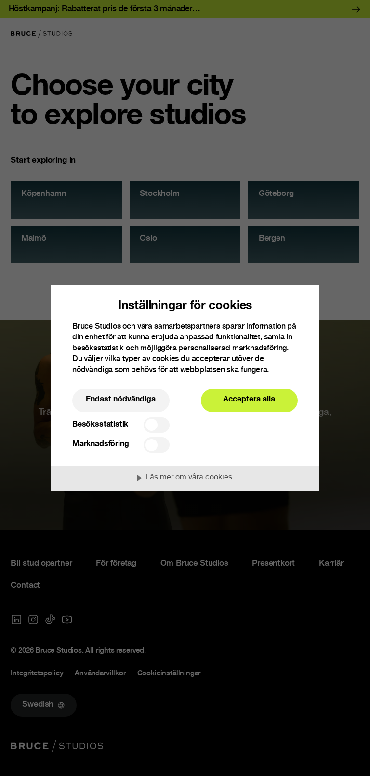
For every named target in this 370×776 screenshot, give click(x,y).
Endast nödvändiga (121, 400)
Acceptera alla (249, 400)
